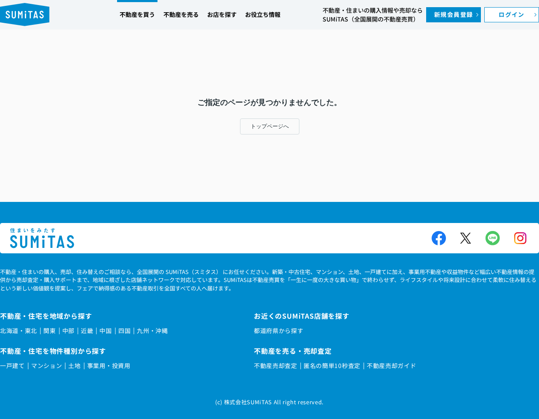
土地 (74, 365)
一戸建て (12, 365)
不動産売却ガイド (391, 365)
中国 (105, 330)
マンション (46, 365)
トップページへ (270, 126)
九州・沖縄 (152, 330)
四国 (124, 330)
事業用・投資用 (109, 365)
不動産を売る (181, 14)
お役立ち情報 (262, 14)
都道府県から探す (279, 330)
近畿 (87, 330)
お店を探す (222, 14)
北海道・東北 (18, 330)
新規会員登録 (453, 14)
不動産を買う (137, 14)
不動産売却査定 (275, 365)
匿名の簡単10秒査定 (332, 365)
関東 (49, 330)
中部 (68, 330)
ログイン (512, 14)
